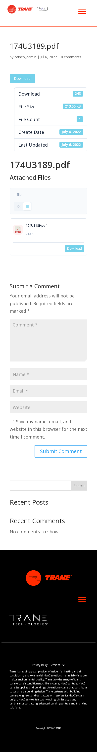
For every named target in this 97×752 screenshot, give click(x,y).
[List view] (27, 206)
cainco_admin (25, 57)
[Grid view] (19, 206)
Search (79, 485)
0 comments (71, 57)
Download (22, 78)
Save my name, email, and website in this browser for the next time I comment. (48, 429)
